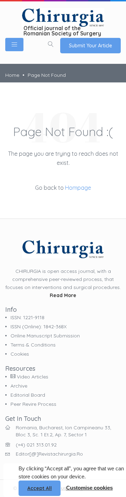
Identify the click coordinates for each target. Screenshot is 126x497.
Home (12, 75)
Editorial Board (27, 394)
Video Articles (31, 376)
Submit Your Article (90, 45)
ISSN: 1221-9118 (27, 317)
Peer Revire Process (33, 404)
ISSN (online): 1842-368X (38, 326)
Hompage (78, 187)
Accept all (39, 488)
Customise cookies (89, 488)
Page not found (47, 75)
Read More (63, 295)
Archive (18, 385)
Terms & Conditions (33, 344)
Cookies (19, 353)
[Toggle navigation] (14, 44)
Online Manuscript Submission (45, 335)
